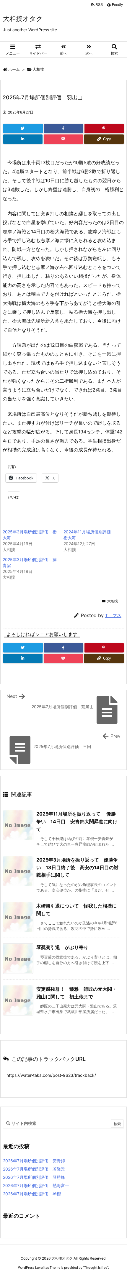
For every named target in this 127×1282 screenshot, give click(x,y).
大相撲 (38, 69)
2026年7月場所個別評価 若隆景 (34, 1168)
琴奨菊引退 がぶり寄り (62, 947)
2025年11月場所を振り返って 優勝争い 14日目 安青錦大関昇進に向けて (77, 821)
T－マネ (113, 615)
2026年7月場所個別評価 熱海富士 (36, 1185)
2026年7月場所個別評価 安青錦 (34, 1160)
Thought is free (95, 1267)
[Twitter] (23, 128)
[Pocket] (63, 139)
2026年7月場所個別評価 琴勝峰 (34, 1177)
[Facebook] (63, 128)
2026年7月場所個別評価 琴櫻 (32, 1193)
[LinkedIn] (23, 139)
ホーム (14, 69)
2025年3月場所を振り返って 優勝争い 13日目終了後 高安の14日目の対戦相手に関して (77, 867)
